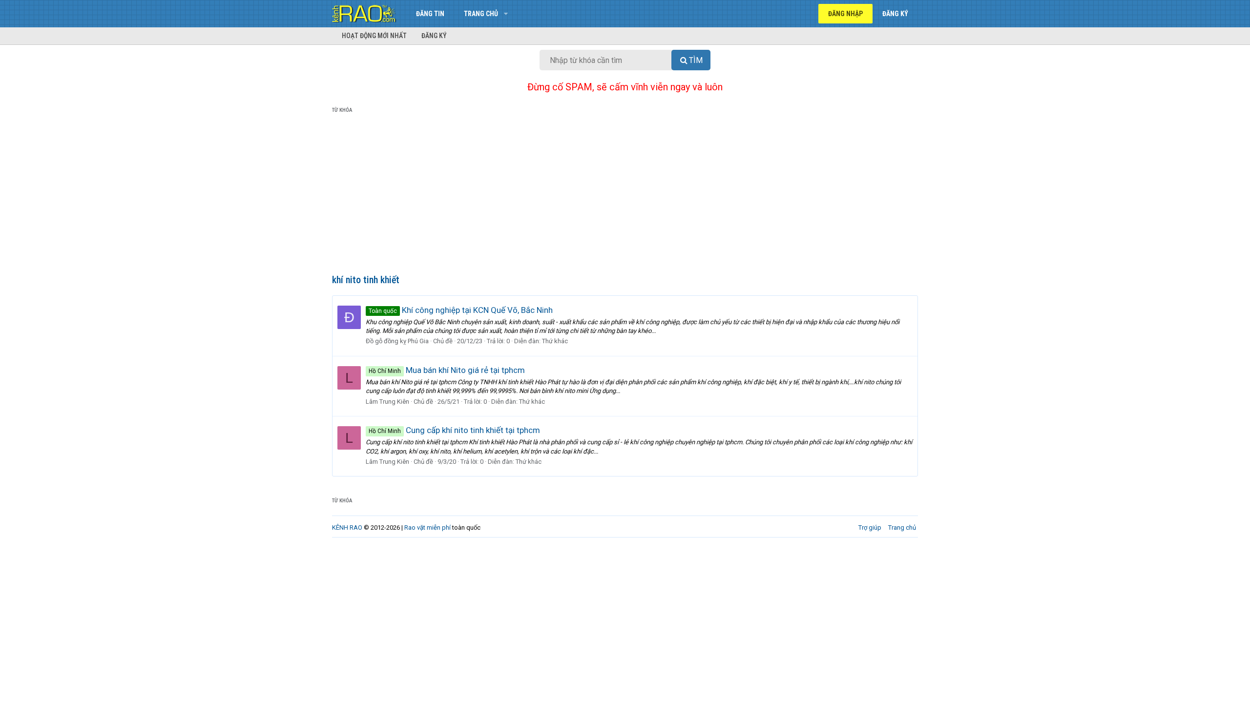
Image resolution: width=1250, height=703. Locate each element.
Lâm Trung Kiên (387, 401)
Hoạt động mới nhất (374, 36)
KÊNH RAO (347, 527)
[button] (505, 13)
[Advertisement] (625, 195)
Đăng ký (434, 36)
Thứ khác (555, 341)
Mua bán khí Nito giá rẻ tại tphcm (447, 370)
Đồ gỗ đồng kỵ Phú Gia (397, 341)
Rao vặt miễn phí (427, 527)
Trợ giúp (869, 527)
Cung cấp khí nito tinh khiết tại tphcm (454, 430)
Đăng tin (430, 14)
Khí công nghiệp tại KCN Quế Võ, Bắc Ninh (461, 310)
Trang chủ (481, 14)
